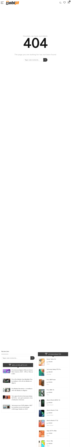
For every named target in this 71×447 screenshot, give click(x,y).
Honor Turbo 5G (51, 359)
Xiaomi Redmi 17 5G (52, 420)
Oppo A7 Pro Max (51, 431)
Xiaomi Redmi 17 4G (52, 410)
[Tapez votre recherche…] (45, 60)
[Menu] (2, 2)
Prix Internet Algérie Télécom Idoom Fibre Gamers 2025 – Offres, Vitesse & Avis (22, 372)
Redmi (48, 405)
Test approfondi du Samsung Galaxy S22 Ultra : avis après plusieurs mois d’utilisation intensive (22, 398)
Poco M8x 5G (50, 390)
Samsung (49, 374)
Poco (48, 384)
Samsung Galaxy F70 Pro (54, 369)
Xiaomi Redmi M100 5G (53, 400)
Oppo (48, 435)
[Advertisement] (35, 19)
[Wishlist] (64, 2)
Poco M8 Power (51, 379)
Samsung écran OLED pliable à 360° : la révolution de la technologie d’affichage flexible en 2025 (22, 407)
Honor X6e (50, 441)
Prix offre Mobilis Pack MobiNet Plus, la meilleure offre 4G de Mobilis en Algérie (22, 381)
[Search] (60, 2)
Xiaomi (51, 405)
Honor (48, 364)
